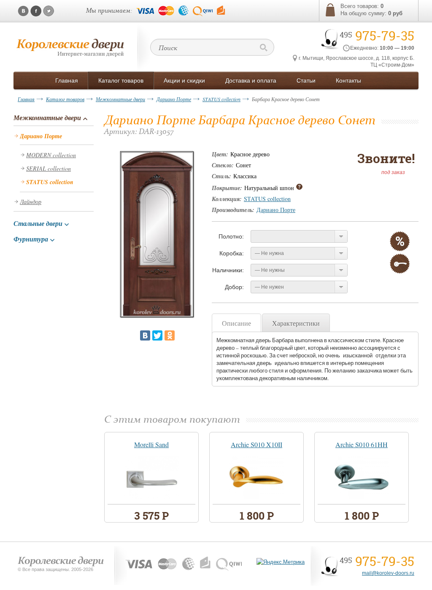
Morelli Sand (151, 444)
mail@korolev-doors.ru (388, 573)
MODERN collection (51, 155)
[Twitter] (157, 335)
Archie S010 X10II (256, 444)
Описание (236, 323)
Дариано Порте (174, 99)
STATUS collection (221, 99)
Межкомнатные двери (120, 99)
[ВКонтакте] (145, 335)
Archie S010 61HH (361, 444)
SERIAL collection (48, 168)
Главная (26, 99)
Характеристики (296, 323)
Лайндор (30, 202)
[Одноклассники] (170, 335)
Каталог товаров (65, 99)
